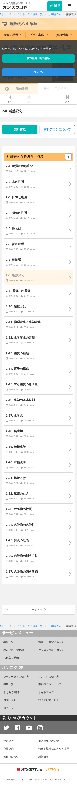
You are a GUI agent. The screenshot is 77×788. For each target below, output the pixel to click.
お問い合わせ (11, 700)
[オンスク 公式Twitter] (6, 727)
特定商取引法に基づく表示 (53, 748)
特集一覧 (8, 684)
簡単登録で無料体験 (38, 58)
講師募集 (43, 756)
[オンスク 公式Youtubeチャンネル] (29, 727)
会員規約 (8, 748)
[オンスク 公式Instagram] (40, 727)
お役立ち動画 (11, 657)
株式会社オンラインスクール (20, 779)
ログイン (38, 72)
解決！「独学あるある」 (52, 641)
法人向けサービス (48, 700)
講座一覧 (8, 641)
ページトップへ (38, 609)
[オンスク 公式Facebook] (17, 727)
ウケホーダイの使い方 (16, 676)
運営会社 (8, 740)
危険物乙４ (24, 24)
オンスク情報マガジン (51, 649)
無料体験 (20, 129)
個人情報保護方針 (48, 740)
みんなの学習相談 (13, 649)
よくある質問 (11, 692)
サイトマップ (46, 692)
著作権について (12, 756)
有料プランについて (57, 129)
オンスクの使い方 (48, 676)
